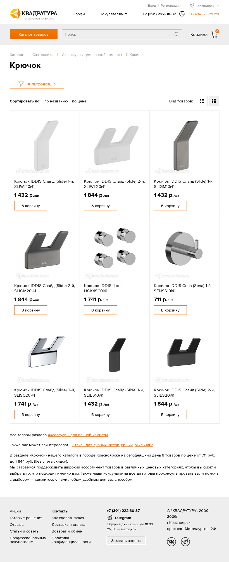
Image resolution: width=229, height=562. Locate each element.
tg (185, 541)
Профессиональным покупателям (28, 540)
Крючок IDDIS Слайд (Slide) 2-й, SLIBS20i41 (184, 392)
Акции (15, 511)
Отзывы (17, 524)
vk (171, 541)
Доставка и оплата (68, 524)
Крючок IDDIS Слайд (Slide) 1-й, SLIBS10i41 (114, 392)
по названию (56, 101)
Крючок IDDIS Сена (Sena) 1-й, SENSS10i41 (182, 288)
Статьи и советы (24, 531)
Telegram (123, 518)
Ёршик (127, 445)
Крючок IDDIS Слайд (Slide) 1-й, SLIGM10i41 (183, 184)
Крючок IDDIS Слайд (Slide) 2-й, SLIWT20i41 (114, 184)
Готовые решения (26, 518)
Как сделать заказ (68, 518)
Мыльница (144, 445)
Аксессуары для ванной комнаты (78, 435)
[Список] (202, 101)
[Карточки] (214, 101)
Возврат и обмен (67, 531)
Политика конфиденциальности (71, 540)
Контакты (60, 511)
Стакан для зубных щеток (95, 445)
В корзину (31, 205)
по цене (79, 101)
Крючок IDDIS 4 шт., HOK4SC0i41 (103, 288)
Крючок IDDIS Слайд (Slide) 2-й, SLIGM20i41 (44, 288)
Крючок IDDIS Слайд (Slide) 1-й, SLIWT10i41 (44, 184)
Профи (79, 14)
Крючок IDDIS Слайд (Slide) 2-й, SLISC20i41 (44, 392)
